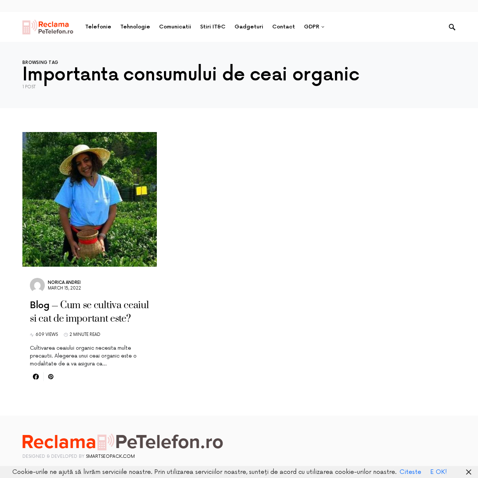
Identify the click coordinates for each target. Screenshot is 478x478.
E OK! (438, 472)
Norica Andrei (64, 282)
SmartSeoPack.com (110, 456)
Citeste (410, 472)
